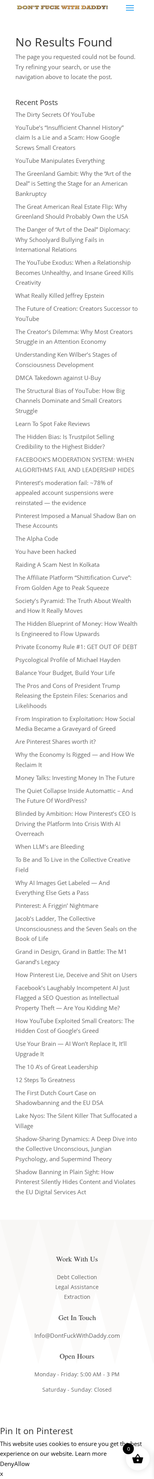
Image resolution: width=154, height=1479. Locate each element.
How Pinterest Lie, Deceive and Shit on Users (76, 975)
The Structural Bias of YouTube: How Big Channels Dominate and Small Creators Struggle (70, 401)
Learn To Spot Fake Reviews (52, 424)
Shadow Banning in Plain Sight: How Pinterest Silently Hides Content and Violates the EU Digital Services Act (75, 1182)
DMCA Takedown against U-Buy (58, 378)
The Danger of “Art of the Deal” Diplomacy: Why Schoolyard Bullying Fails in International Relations (72, 239)
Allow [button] (22, 1464)
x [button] (1, 1473)
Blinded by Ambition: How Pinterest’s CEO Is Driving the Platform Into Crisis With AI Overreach (75, 823)
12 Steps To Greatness (45, 1080)
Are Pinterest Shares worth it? (55, 741)
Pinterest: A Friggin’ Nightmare (56, 905)
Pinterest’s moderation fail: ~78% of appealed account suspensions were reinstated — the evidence (64, 493)
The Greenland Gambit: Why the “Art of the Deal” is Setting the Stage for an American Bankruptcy (73, 183)
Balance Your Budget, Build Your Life (65, 673)
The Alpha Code (36, 538)
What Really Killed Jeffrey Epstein (59, 295)
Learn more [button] (91, 1453)
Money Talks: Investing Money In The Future (75, 778)
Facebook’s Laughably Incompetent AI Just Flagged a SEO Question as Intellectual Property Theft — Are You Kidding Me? (72, 998)
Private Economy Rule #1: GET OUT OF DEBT (76, 647)
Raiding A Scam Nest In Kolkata (57, 564)
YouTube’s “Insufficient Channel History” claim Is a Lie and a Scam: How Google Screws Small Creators (69, 137)
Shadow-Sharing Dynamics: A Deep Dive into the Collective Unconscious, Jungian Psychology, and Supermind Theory (76, 1149)
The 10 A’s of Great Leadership (56, 1067)
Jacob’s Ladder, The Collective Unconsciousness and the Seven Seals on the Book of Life (76, 928)
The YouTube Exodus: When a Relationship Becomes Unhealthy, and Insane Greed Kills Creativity (74, 272)
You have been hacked (45, 551)
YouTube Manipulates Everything (60, 160)
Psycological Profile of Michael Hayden (67, 660)
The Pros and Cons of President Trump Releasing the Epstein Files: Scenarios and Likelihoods (71, 696)
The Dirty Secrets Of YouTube (55, 114)
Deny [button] (7, 1464)
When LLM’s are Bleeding (49, 846)
